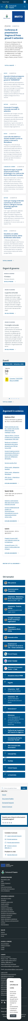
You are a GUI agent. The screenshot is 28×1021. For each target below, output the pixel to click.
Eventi (2, 949)
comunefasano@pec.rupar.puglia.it (10, 966)
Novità (3, 930)
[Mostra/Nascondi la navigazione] (2, 6)
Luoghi (3, 947)
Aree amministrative (6, 887)
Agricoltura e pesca (6, 898)
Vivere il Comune (6, 941)
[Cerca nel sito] (25, 7)
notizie (6, 104)
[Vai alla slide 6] (18, 398)
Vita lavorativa (5, 925)
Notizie (3, 932)
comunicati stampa (9, 166)
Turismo (3, 923)
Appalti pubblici (5, 904)
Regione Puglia (5, 2)
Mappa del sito (5, 1011)
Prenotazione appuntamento (8, 974)
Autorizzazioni (4, 906)
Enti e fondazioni (5, 891)
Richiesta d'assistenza (7, 978)
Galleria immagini (5, 945)
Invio (24, 788)
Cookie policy (4, 982)
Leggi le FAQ (4, 972)
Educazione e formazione (7, 911)
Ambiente (3, 900)
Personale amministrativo (8, 889)
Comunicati (4, 934)
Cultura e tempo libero (7, 910)
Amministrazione (6, 877)
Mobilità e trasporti (6, 917)
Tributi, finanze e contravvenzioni (10, 921)
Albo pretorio (4, 993)
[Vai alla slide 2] (11, 398)
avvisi (5, 73)
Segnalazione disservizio (7, 976)
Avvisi (2, 936)
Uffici (2, 881)
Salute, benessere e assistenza (9, 919)
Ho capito (13, 1015)
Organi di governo (5, 883)
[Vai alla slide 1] (9, 398)
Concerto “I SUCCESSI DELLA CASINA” (16, 379)
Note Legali (4, 985)
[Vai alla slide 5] (16, 398)
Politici (3, 885)
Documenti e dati (5, 879)
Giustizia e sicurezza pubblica (8, 913)
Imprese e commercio (6, 915)
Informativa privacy (6, 984)
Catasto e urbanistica (6, 908)
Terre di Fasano (5, 944)
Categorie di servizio (7, 896)
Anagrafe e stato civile (7, 902)
